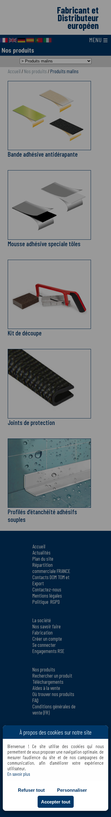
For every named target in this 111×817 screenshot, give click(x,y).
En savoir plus (18, 774)
